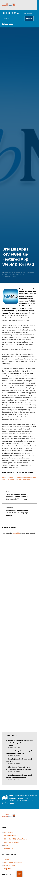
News (6, 845)
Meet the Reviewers (11, 842)
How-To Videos (10, 865)
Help (11, 24)
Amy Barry (7, 276)
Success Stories (10, 836)
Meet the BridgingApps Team (15, 839)
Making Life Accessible (13, 862)
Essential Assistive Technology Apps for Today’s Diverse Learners (19, 742)
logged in (16, 533)
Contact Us (8, 849)
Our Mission (8, 832)
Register (7, 869)
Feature (5, 274)
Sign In (5, 24)
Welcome (7, 859)
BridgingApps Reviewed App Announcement (19, 272)
